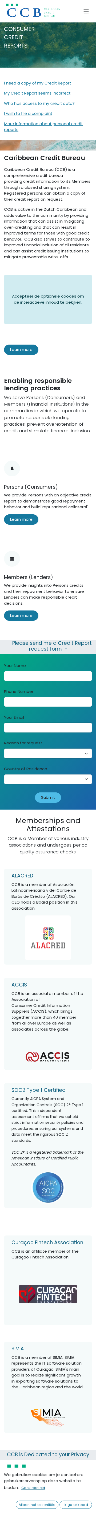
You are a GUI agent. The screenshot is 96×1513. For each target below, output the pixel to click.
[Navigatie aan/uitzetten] (86, 11)
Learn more (21, 349)
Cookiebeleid (33, 1487)
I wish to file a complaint (28, 113)
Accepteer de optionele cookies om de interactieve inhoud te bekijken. (48, 299)
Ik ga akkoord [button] (76, 1504)
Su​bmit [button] (48, 797)
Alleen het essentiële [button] (37, 1504)
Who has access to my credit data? (39, 103)
